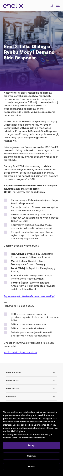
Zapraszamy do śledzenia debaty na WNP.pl (29, 296)
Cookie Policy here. (16, 431)
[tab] (30, 372)
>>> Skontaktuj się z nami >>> (20, 352)
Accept (31, 445)
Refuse (31, 466)
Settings (31, 456)
